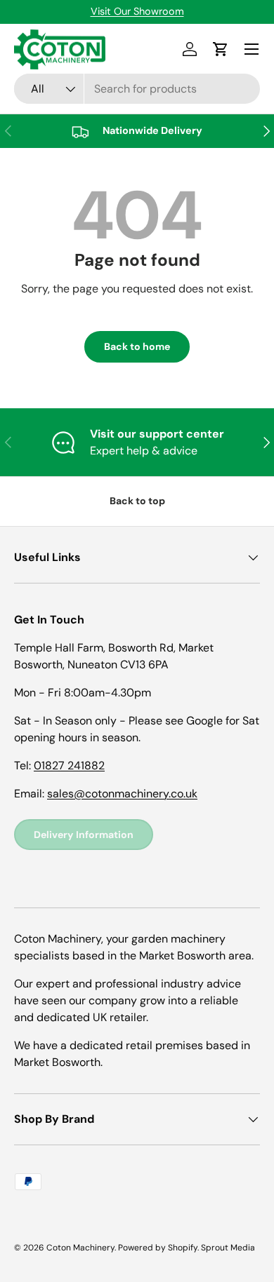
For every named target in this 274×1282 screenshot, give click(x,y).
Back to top (137, 500)
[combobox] (137, 89)
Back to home (137, 346)
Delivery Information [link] (83, 834)
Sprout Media (228, 1247)
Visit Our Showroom (137, 11)
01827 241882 (69, 765)
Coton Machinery (80, 1247)
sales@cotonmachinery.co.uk (122, 793)
